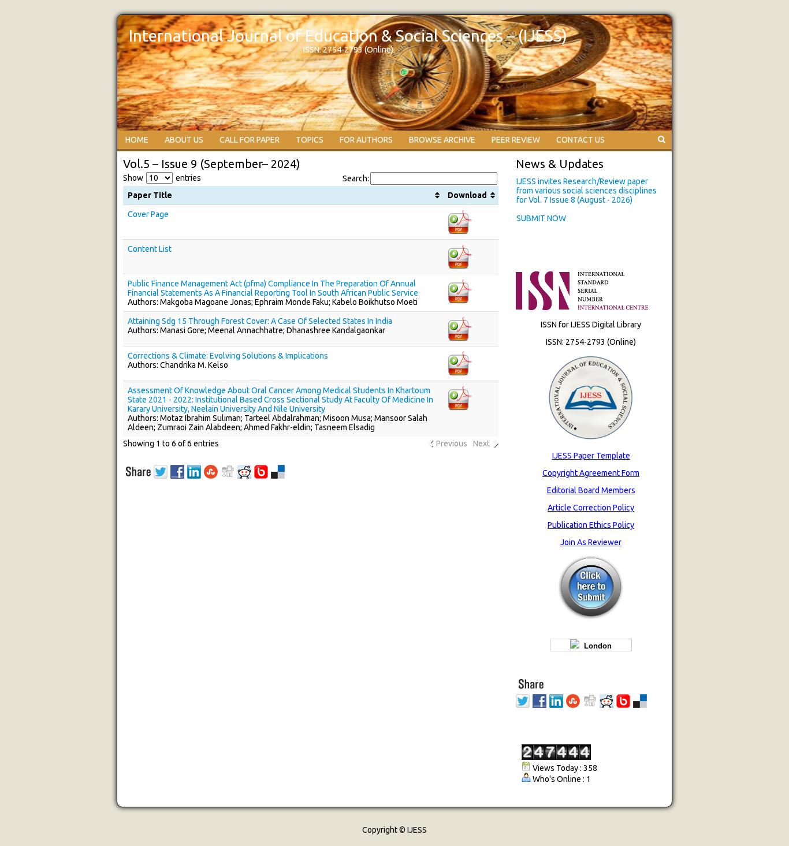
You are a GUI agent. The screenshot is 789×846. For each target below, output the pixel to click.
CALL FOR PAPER (249, 139)
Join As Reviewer (590, 542)
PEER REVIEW (516, 139)
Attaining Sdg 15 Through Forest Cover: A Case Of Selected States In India (260, 321)
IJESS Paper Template (591, 455)
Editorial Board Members (591, 490)
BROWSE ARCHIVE (442, 139)
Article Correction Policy (591, 507)
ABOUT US (184, 139)
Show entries (162, 177)
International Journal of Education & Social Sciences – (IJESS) (348, 35)
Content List (150, 249)
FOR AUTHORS (366, 139)
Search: (356, 178)
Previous (451, 443)
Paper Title (150, 195)
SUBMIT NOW (541, 218)
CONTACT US (580, 139)
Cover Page (148, 214)
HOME (136, 139)
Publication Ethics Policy (591, 525)
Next (481, 443)
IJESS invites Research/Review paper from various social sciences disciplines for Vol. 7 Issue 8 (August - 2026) (586, 190)
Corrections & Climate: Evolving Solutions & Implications (228, 355)
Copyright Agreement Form (590, 473)
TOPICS (309, 139)
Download (467, 195)
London (595, 646)
